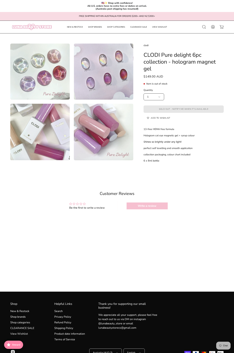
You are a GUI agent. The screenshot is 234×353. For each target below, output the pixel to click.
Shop (13, 304)
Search (58, 311)
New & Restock (19, 311)
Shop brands (18, 317)
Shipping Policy (63, 328)
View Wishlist (19, 334)
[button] (74, 27)
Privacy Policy (62, 317)
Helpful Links (63, 304)
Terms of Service (64, 339)
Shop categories (20, 322)
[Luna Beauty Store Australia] (31, 27)
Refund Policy (62, 322)
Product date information (69, 334)
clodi (146, 45)
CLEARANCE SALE (22, 328)
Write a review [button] (147, 206)
